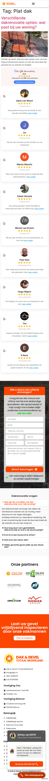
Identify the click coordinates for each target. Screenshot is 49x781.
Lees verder (32, 113)
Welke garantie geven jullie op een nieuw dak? (24, 546)
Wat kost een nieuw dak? (16, 540)
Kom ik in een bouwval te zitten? (19, 535)
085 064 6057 (24, 413)
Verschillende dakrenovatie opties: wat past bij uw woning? (23, 22)
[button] (33, 4)
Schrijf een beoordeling (25, 82)
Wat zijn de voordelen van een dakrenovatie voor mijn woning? (20, 503)
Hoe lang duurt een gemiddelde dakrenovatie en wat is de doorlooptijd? (23, 529)
